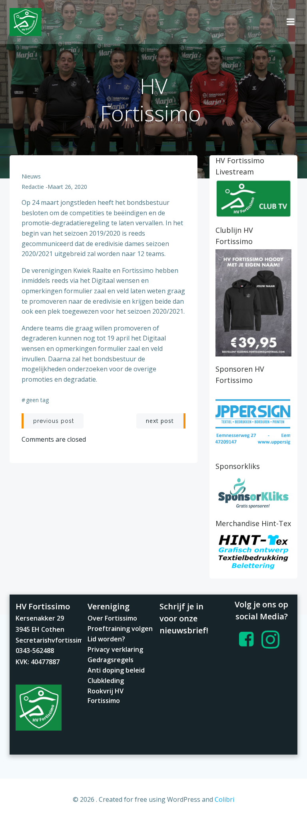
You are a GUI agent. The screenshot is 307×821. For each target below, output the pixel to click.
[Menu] (290, 22)
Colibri (224, 799)
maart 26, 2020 (67, 186)
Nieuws (31, 176)
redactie (33, 186)
